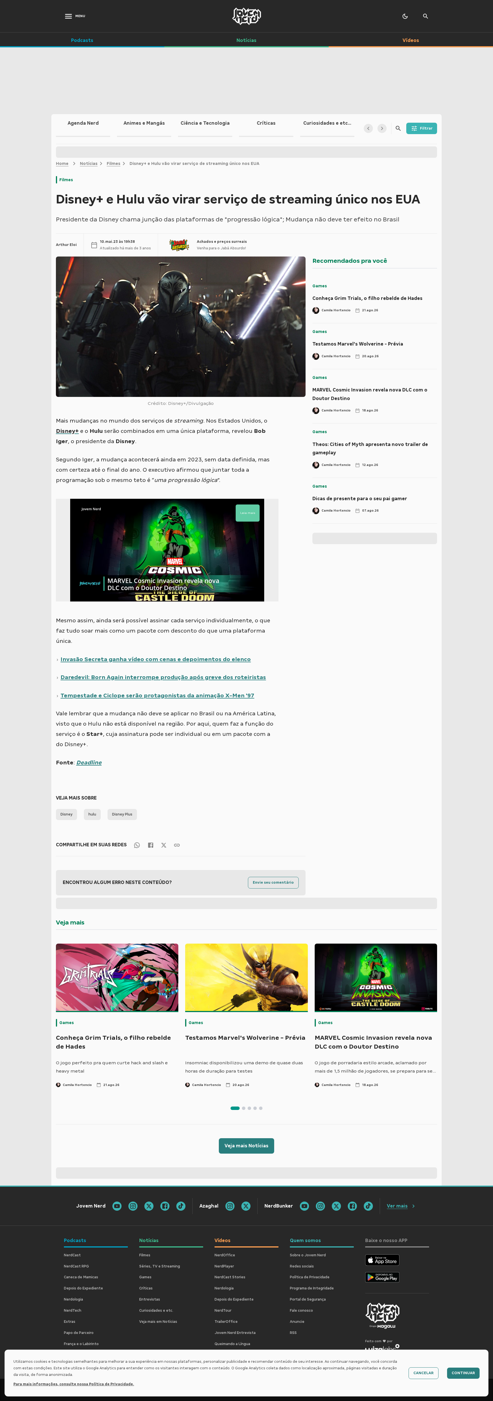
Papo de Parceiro (79, 1333)
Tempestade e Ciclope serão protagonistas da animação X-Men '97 (157, 695)
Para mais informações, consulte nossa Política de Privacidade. (73, 1384)
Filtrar (426, 128)
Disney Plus (122, 814)
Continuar (463, 1373)
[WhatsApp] (137, 844)
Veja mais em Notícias (158, 1322)
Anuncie (297, 1322)
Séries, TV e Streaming (159, 1266)
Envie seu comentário (273, 883)
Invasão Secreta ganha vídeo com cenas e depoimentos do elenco (155, 659)
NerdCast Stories (230, 1277)
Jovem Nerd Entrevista (235, 1333)
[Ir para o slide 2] (243, 1108)
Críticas (146, 1288)
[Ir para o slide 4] (255, 1108)
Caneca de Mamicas (81, 1277)
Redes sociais (302, 1266)
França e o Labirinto (81, 1344)
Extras (69, 1322)
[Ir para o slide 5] (260, 1108)
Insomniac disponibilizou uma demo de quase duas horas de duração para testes (244, 1067)
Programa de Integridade (312, 1288)
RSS (293, 1333)
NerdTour (223, 1311)
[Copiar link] (176, 844)
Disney (66, 814)
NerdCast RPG (76, 1266)
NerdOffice (225, 1255)
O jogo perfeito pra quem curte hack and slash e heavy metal (112, 1067)
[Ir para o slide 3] (249, 1108)
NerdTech (72, 1311)
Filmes (113, 163)
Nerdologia (73, 1299)
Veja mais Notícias (246, 1145)
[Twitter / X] (164, 844)
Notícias (89, 163)
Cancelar (423, 1373)
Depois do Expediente (83, 1288)
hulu (92, 814)
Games (319, 286)
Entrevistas (149, 1299)
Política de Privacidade (310, 1277)
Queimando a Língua (232, 1344)
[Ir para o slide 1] (235, 1108)
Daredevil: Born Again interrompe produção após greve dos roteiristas (163, 677)
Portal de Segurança (308, 1299)
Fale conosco (301, 1311)
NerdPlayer (224, 1266)
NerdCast (72, 1255)
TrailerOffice (226, 1322)
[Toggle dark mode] (405, 16)
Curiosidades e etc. (156, 1311)
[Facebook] (150, 844)
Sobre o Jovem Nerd (308, 1255)
